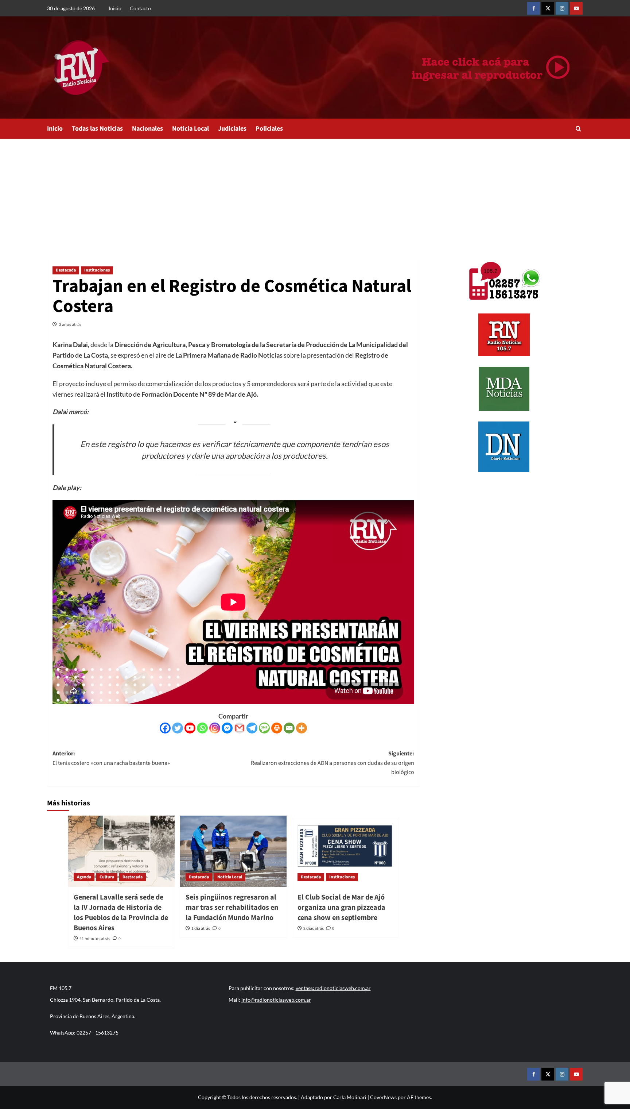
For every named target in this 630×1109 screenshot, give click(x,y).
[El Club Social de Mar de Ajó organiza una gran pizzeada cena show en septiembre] (345, 851)
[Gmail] (239, 728)
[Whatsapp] (202, 728)
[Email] (289, 728)
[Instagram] (214, 728)
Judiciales (232, 128)
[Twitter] (177, 728)
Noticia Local (190, 128)
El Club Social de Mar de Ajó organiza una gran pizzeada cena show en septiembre (341, 907)
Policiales (269, 128)
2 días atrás (313, 928)
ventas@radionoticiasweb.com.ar (333, 988)
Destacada (66, 270)
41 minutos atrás (94, 939)
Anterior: (111, 758)
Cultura (107, 877)
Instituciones (97, 270)
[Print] (276, 728)
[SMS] (264, 728)
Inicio (115, 8)
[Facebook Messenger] (227, 728)
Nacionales (147, 128)
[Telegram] (251, 728)
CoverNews (383, 1097)
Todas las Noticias (97, 128)
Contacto (140, 8)
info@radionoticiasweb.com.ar (276, 1000)
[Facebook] (165, 728)
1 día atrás (200, 928)
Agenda (84, 877)
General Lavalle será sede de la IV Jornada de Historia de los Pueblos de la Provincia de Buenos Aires (121, 912)
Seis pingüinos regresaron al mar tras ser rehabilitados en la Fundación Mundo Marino (232, 907)
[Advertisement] (315, 193)
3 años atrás (70, 324)
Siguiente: (332, 763)
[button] (578, 128)
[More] (301, 728)
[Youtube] (189, 728)
